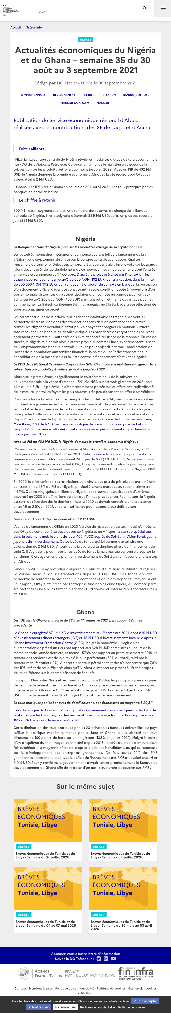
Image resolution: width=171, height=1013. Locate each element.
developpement (64, 95)
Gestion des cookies (142, 988)
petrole (88, 95)
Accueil (15, 27)
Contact (20, 988)
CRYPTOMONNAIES (33, 95)
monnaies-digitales (75, 103)
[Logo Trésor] (65, 11)
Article (85, 39)
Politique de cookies (111, 988)
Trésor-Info (34, 27)
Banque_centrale (136, 95)
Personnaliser (65, 1007)
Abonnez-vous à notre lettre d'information (85, 953)
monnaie (103, 103)
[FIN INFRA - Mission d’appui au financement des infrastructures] (135, 973)
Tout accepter (146, 1001)
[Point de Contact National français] (90, 973)
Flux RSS (85, 993)
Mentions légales (41, 988)
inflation (109, 95)
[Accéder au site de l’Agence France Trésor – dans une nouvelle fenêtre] (40, 973)
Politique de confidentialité (74, 988)
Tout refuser (40, 1007)
